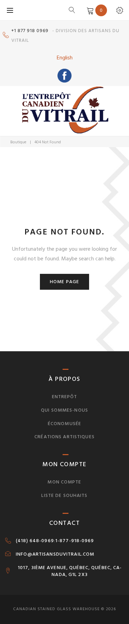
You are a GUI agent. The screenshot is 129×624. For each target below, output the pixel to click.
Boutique (18, 142)
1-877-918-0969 (74, 540)
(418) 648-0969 (35, 540)
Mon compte (64, 482)
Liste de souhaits (64, 495)
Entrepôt (64, 397)
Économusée (64, 424)
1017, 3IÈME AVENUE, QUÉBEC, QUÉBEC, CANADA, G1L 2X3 (70, 571)
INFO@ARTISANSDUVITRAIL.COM (55, 554)
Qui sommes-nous (64, 410)
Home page (64, 282)
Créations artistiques (64, 437)
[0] (89, 10)
